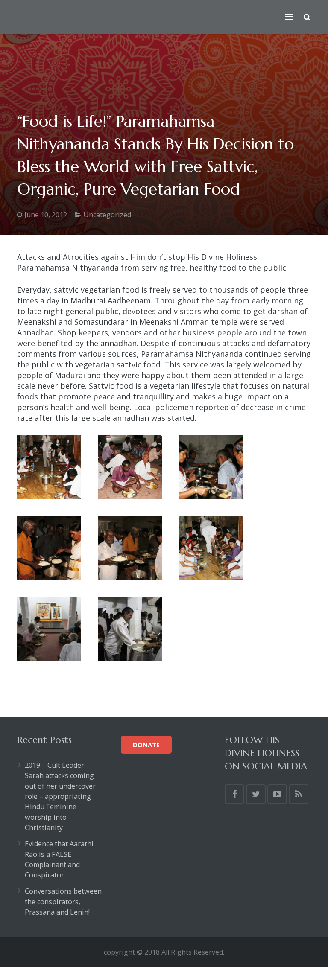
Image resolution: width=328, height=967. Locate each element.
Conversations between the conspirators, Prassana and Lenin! (63, 901)
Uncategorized (107, 214)
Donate (146, 744)
